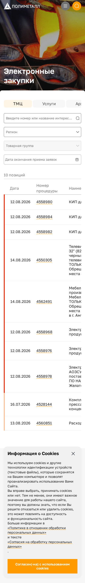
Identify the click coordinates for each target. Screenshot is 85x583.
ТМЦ (17, 103)
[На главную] (22, 6)
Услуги (49, 103)
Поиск (76, 5)
